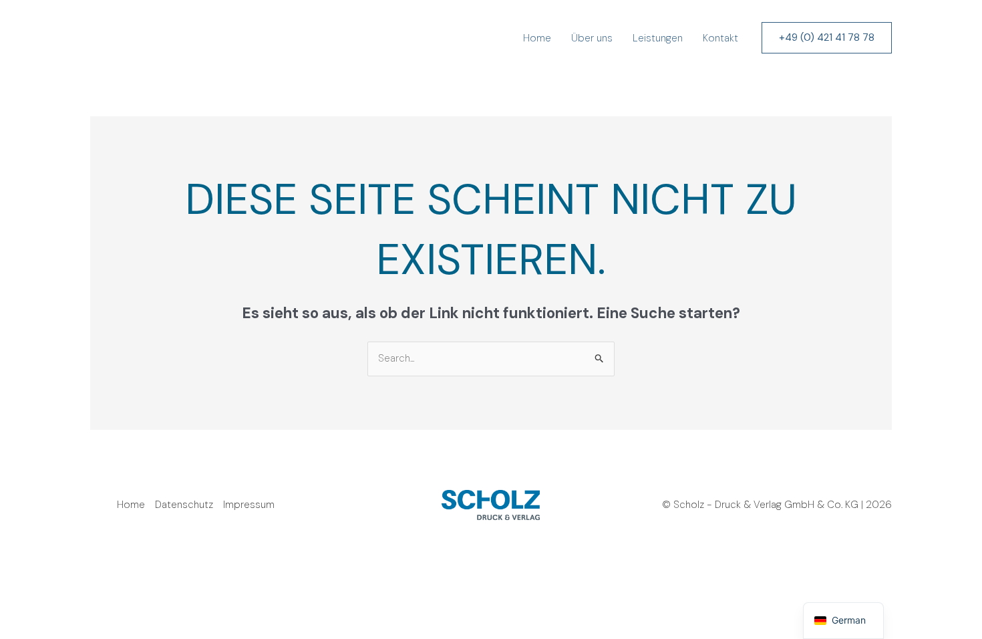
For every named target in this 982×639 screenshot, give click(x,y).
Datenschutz (184, 504)
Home (537, 38)
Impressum (249, 504)
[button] (827, 37)
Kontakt (720, 38)
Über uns (592, 38)
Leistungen (658, 38)
